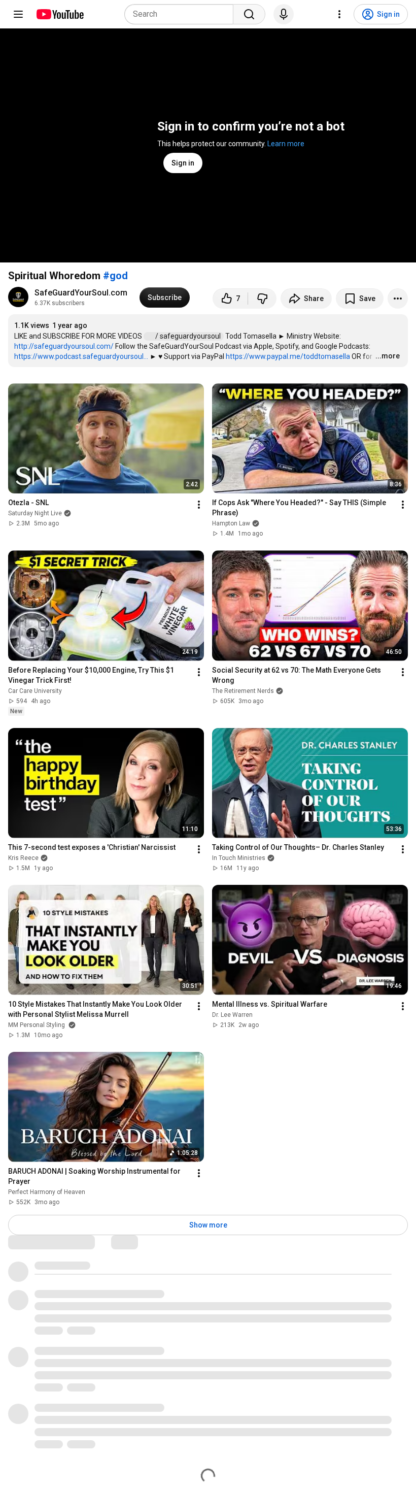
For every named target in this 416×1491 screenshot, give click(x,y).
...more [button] (387, 356)
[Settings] (339, 14)
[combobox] (182, 14)
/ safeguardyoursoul (189, 336)
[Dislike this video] (262, 298)
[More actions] (398, 298)
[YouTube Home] (59, 14)
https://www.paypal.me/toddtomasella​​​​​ (288, 356)
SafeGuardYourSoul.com (80, 292)
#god (115, 276)
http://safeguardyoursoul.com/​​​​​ (64, 346)
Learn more (285, 144)
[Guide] (18, 14)
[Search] (249, 14)
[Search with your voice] (283, 14)
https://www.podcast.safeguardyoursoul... (81, 356)
